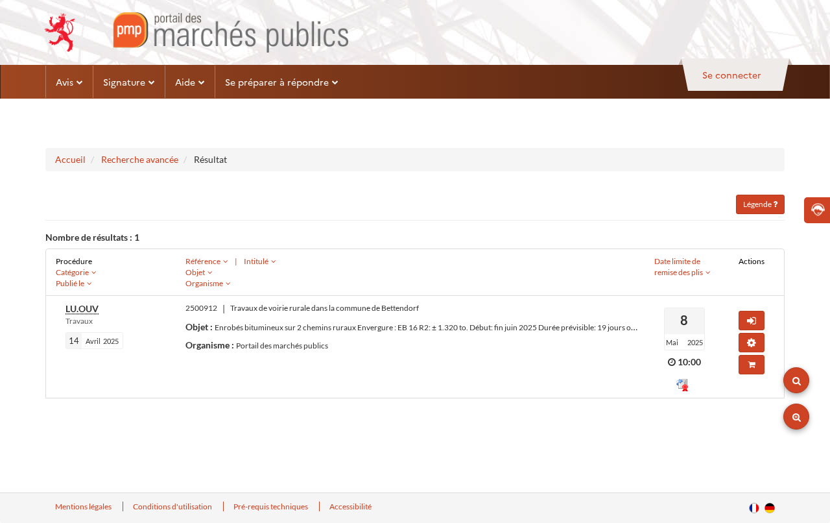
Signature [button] (124, 81)
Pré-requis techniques (271, 506)
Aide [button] (185, 81)
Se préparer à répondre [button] (277, 81)
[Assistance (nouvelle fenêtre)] (817, 210)
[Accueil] (196, 32)
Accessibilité (350, 506)
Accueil (70, 159)
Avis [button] (64, 81)
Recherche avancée (139, 159)
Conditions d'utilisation (173, 506)
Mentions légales (84, 506)
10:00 (689, 361)
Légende (758, 204)
